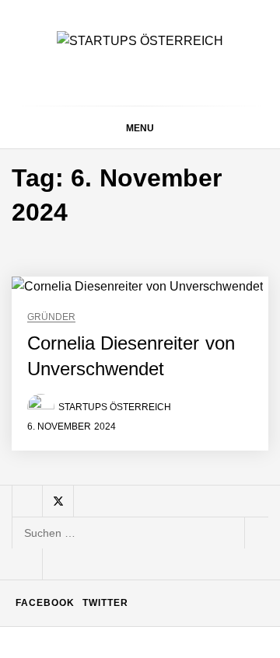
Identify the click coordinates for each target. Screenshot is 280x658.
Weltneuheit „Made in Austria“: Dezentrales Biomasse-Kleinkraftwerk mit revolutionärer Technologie (178, 545)
